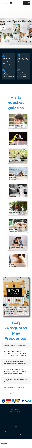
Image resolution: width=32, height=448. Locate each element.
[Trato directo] (18, 55)
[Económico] (3, 55)
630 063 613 (16, 409)
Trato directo (22, 58)
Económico (6, 58)
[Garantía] (18, 70)
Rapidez (5, 73)
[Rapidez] (3, 70)
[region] (16, 31)
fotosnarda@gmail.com (16, 411)
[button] (25, 3)
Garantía (20, 73)
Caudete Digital (26, 431)
